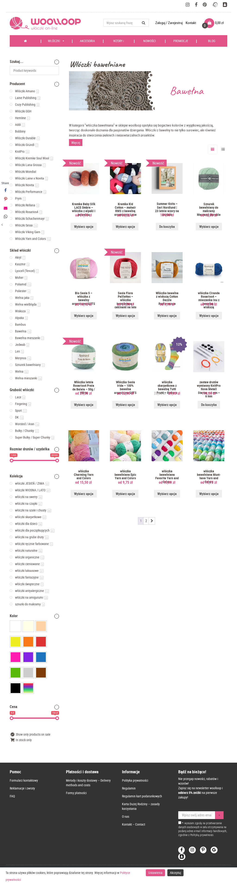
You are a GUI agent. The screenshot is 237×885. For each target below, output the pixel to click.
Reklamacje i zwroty (22, 788)
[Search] (143, 23)
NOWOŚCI (149, 41)
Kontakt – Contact (133, 824)
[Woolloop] (47, 23)
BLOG (211, 41)
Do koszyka (167, 226)
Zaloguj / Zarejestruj (169, 22)
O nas (125, 816)
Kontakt (191, 22)
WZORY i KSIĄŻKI (117, 43)
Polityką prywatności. (202, 835)
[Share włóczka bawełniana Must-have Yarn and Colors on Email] (5, 208)
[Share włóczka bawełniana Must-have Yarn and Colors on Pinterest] (5, 199)
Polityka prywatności (135, 780)
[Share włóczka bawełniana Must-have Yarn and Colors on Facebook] (5, 190)
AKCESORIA (87, 41)
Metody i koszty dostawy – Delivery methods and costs (88, 782)
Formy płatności (76, 793)
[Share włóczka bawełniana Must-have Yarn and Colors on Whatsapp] (5, 216)
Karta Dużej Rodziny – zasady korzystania (141, 806)
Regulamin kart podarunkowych (142, 796)
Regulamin (129, 788)
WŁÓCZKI (54, 41)
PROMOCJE (180, 41)
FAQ (12, 796)
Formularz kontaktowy (24, 780)
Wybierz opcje (83, 226)
